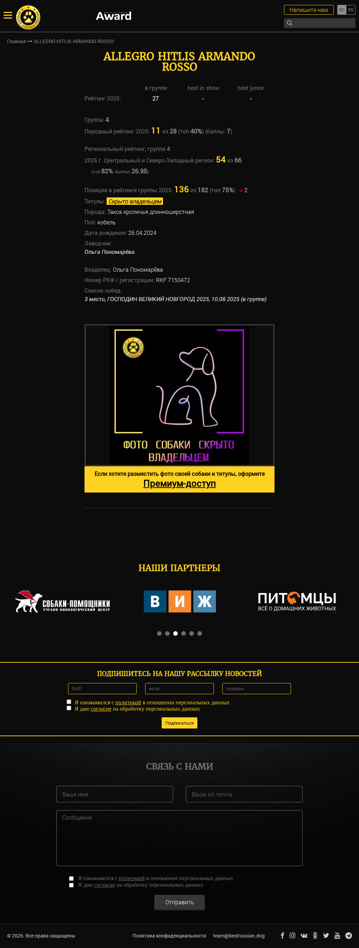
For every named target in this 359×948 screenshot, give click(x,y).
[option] (179, 408)
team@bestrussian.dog (239, 935)
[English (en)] (350, 10)
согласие (101, 709)
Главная (16, 41)
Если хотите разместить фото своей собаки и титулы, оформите (180, 479)
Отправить (179, 902)
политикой (128, 702)
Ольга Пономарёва (109, 252)
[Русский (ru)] (341, 10)
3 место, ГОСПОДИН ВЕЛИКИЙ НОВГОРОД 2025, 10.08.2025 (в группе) (175, 299)
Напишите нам (309, 9)
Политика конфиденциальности (169, 935)
